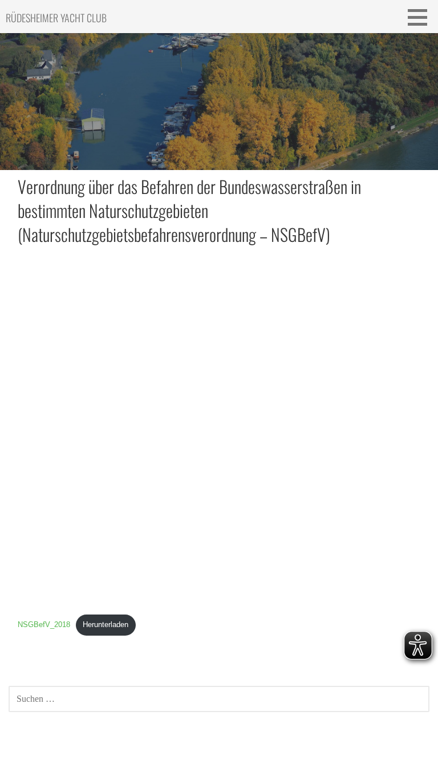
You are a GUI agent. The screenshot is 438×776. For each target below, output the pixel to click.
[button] (421, 17)
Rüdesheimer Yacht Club (56, 17)
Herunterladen (105, 624)
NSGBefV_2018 (44, 624)
